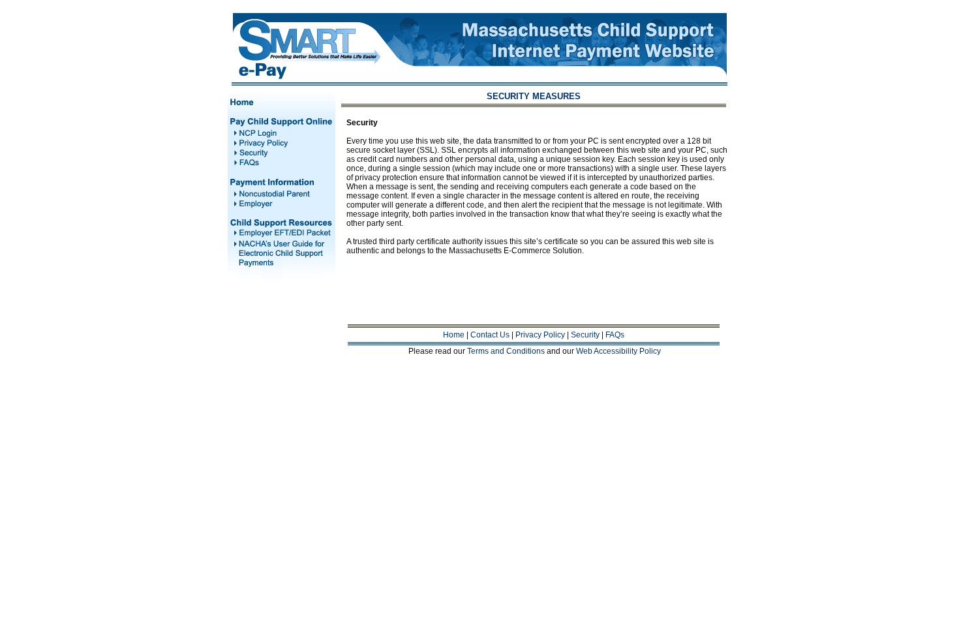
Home (453, 334)
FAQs (614, 334)
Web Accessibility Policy (618, 351)
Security (585, 334)
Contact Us (490, 334)
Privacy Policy (540, 334)
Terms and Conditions (506, 351)
